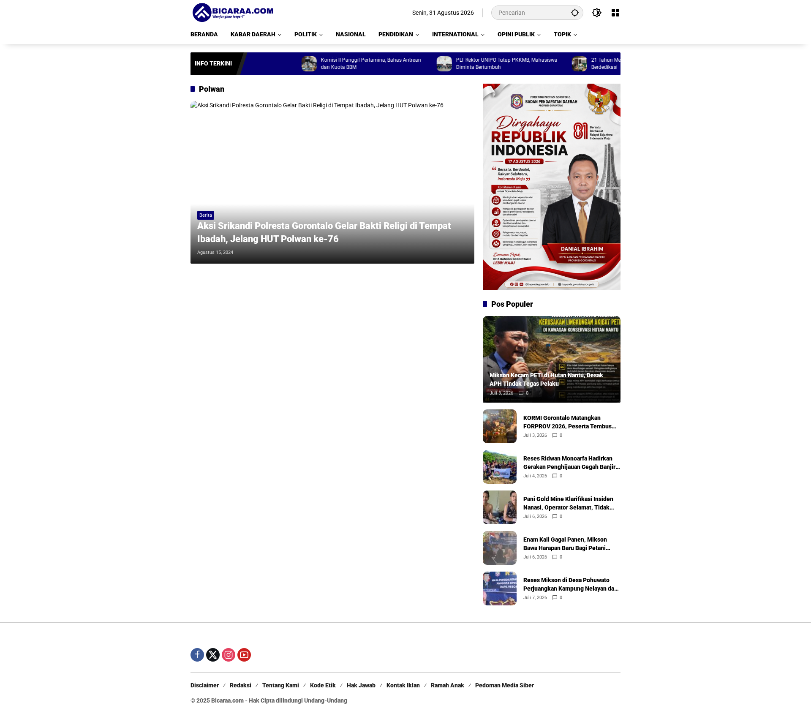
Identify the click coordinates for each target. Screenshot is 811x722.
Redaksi (240, 685)
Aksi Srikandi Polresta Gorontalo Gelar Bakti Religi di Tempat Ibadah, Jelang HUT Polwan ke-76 (324, 232)
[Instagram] (228, 655)
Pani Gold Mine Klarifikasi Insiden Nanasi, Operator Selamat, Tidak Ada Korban (568, 504)
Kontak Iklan (403, 685)
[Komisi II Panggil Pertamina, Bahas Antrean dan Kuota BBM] (287, 63)
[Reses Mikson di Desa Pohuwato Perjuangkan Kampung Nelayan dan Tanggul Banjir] (500, 588)
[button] (574, 12)
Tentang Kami (280, 685)
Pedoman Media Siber (504, 685)
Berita (205, 215)
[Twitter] (213, 655)
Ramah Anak (447, 685)
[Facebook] (197, 655)
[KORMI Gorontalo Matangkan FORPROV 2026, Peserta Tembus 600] (500, 426)
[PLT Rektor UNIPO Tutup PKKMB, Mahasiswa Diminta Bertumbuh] (422, 63)
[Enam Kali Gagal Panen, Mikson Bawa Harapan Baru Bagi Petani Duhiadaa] (500, 548)
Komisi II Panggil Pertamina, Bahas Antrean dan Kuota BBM (349, 63)
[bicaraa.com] (233, 12)
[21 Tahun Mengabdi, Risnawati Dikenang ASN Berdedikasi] (557, 63)
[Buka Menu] (615, 13)
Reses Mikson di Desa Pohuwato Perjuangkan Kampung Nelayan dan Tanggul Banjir (570, 585)
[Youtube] (244, 655)
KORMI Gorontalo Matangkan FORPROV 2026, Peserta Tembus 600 (567, 422)
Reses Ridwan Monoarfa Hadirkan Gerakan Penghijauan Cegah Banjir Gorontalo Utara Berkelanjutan (569, 463)
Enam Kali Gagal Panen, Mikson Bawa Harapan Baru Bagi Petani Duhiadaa (565, 544)
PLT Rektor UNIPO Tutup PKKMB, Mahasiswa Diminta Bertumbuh (485, 63)
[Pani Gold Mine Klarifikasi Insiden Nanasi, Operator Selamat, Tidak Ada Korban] (500, 507)
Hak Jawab (361, 685)
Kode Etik (323, 685)
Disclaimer (205, 685)
